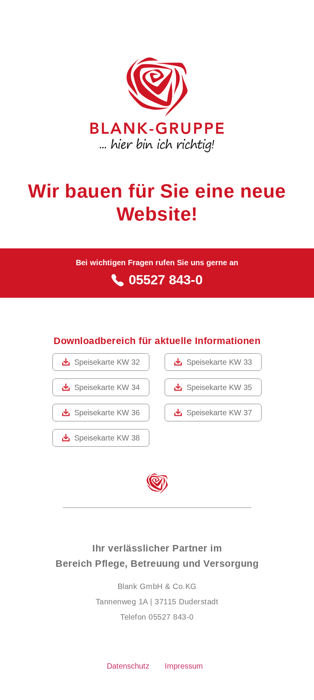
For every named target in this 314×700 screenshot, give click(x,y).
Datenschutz (128, 666)
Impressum (184, 666)
